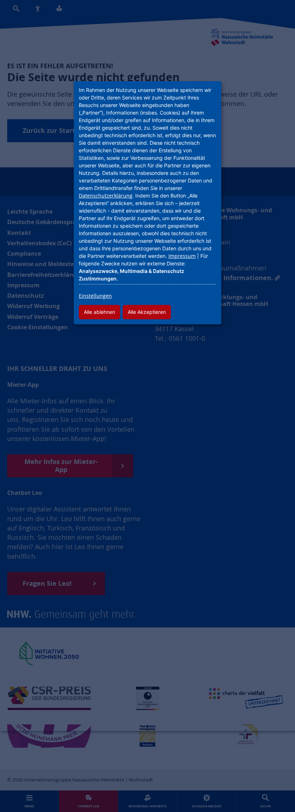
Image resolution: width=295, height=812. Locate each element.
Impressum (182, 255)
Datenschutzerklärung (105, 195)
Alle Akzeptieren (147, 312)
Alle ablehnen (99, 312)
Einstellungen (95, 295)
